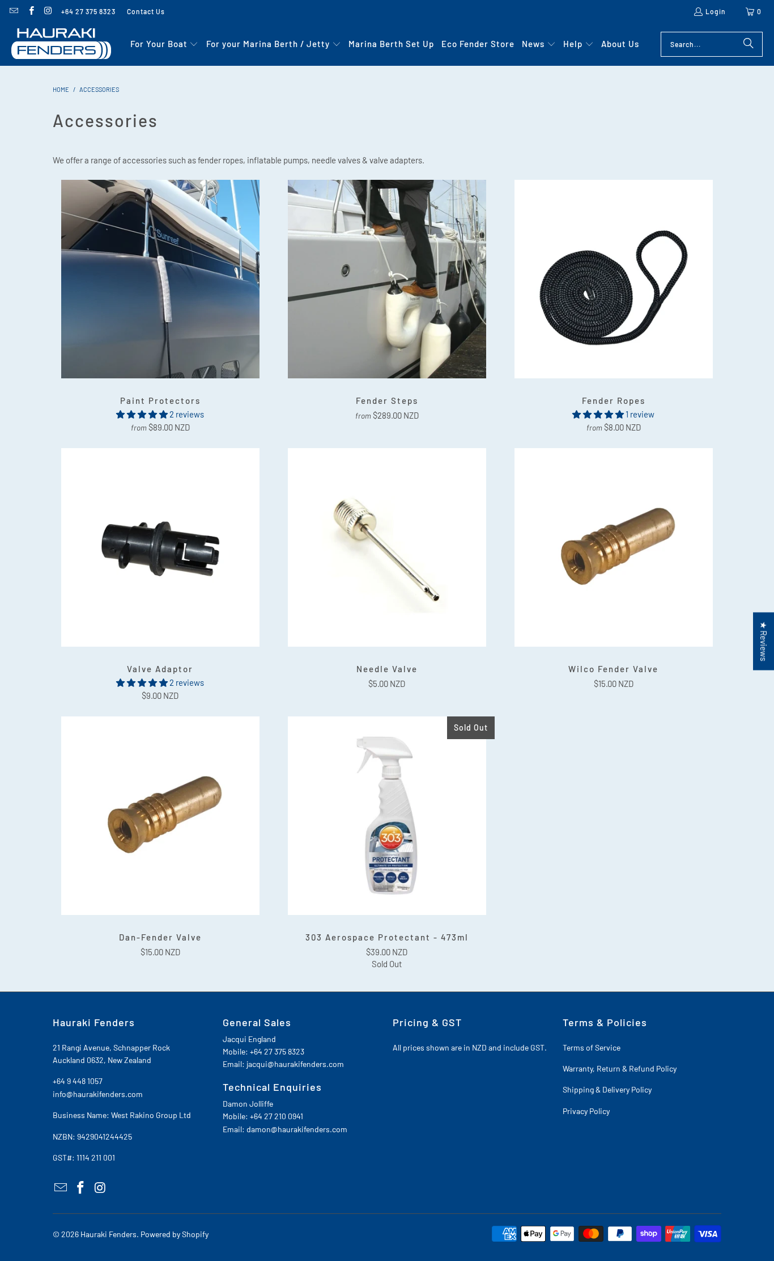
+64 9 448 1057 (78, 1081)
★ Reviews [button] (764, 641)
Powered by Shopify (175, 1234)
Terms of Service (591, 1047)
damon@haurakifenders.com (296, 1129)
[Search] (748, 44)
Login (715, 11)
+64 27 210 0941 (276, 1116)
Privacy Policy (586, 1111)
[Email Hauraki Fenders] (13, 11)
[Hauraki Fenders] (61, 44)
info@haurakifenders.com (98, 1094)
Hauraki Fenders (108, 1234)
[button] (164, 44)
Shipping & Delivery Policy (607, 1089)
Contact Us (146, 11)
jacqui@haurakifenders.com (295, 1064)
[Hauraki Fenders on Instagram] (48, 11)
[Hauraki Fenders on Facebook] (30, 11)
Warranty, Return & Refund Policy (620, 1068)
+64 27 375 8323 (88, 11)
